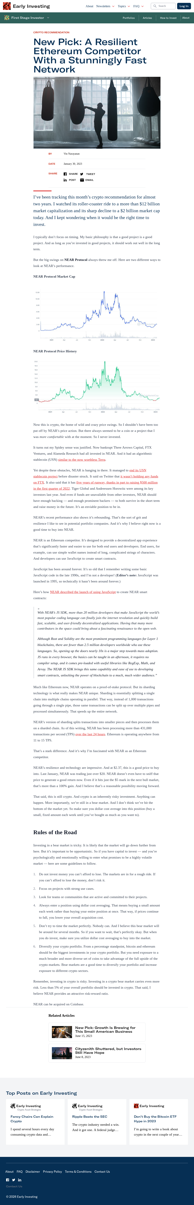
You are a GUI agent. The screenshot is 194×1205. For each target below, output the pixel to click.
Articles (147, 18)
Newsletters (103, 6)
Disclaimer (33, 1171)
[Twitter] (13, 1179)
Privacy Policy (52, 1171)
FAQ (136, 6)
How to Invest (168, 18)
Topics (122, 6)
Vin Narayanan (72, 153)
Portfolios (129, 18)
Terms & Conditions (78, 1171)
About (89, 6)
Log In (184, 6)
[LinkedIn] (19, 1179)
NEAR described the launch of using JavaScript (83, 592)
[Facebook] (7, 1179)
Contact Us (102, 1171)
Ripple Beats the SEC (89, 1116)
